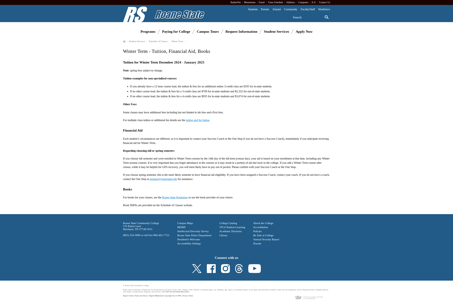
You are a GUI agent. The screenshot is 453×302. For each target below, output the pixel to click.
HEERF (181, 227)
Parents (265, 9)
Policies (257, 231)
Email (262, 2)
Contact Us (324, 2)
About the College (263, 223)
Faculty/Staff (308, 9)
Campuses (303, 2)
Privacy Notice (187, 296)
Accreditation (260, 227)
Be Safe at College (263, 235)
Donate (257, 243)
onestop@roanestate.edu (163, 179)
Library (223, 235)
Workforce (324, 9)
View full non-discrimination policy (175, 292)
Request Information (241, 31)
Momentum (250, 2)
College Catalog (228, 223)
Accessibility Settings (189, 243)
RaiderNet (236, 2)
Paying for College (176, 31)
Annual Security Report (266, 239)
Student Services (276, 31)
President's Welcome (188, 239)
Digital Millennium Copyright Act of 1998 (165, 296)
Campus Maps (185, 223)
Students (253, 9)
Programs (148, 31)
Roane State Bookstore (175, 197)
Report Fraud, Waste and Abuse (135, 296)
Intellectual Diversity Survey (193, 231)
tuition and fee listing (197, 120)
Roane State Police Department (194, 235)
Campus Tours (208, 31)
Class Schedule (275, 2)
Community (290, 9)
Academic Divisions (230, 231)
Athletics (290, 2)
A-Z (313, 2)
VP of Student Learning (232, 227)
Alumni (276, 9)
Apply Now (304, 31)
